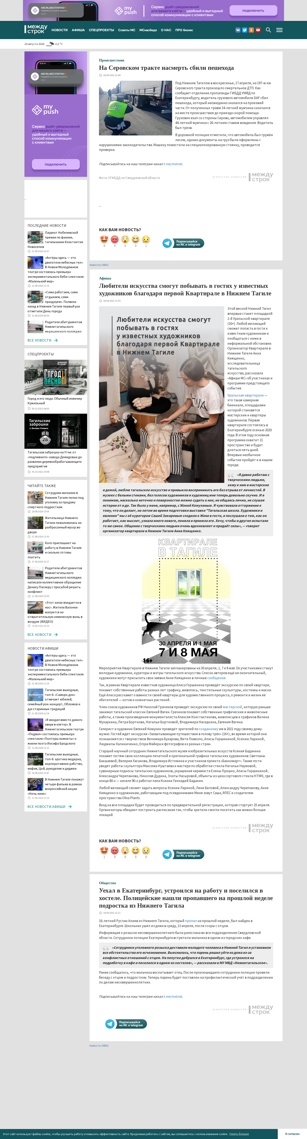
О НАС (166, 30)
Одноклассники (251, 30)
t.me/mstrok (172, 164)
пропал (191, 920)
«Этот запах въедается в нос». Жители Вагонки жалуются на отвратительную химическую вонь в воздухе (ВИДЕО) (55, 611)
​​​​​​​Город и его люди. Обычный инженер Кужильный (55, 400)
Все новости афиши (46, 806)
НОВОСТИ (60, 30)
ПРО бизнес (184, 30)
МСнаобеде (148, 30)
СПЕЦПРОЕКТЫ (101, 30)
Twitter (244, 30)
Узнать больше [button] (239, 1134)
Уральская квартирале (245, 395)
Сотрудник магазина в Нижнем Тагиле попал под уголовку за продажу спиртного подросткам (56, 500)
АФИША (78, 30)
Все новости (39, 340)
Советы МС (126, 30)
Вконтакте (238, 30)
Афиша (105, 278)
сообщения (216, 678)
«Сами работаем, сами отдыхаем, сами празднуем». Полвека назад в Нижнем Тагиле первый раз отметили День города (54, 301)
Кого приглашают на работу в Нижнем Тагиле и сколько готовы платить (55, 550)
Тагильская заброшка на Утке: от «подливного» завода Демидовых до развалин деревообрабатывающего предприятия (55, 459)
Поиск (268, 30)
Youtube (258, 30)
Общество (107, 883)
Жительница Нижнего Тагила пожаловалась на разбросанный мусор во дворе (54, 525)
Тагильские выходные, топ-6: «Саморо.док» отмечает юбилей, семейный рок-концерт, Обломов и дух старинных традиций (54, 699)
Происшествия (111, 60)
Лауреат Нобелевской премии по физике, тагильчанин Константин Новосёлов (55, 239)
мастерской (232, 707)
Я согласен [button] (292, 1134)
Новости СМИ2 (99, 265)
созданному (208, 729)
